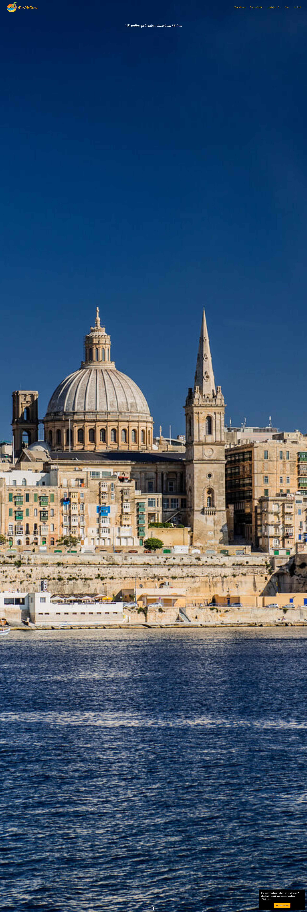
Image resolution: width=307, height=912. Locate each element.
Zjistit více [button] (266, 899)
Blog (287, 7)
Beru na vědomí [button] (282, 905)
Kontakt (297, 7)
